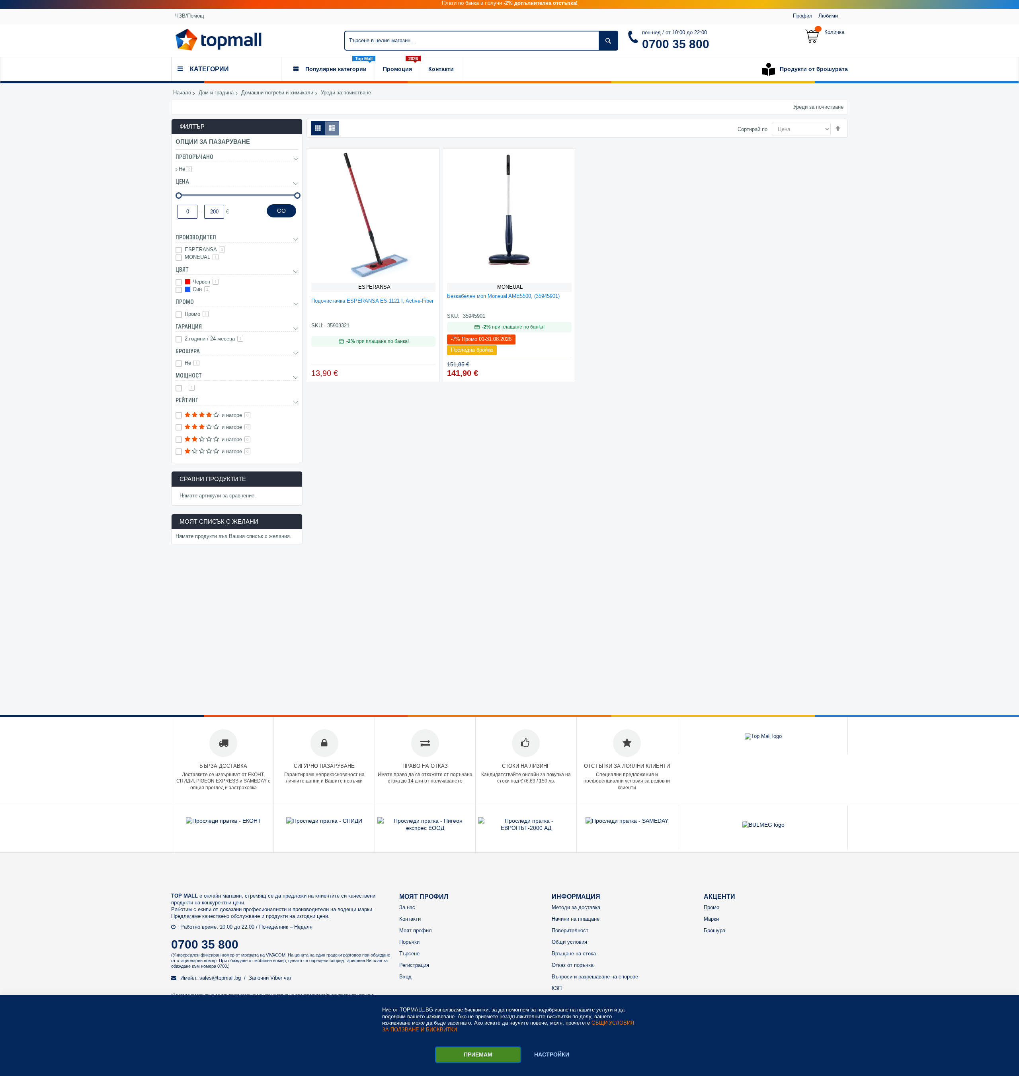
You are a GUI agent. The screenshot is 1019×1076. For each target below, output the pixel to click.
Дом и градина (216, 93)
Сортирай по (752, 129)
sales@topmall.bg (220, 978)
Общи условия (569, 942)
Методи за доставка (576, 907)
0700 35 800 (675, 44)
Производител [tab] (196, 237)
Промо (196, 314)
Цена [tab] (182, 181)
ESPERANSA (374, 287)
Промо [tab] (185, 302)
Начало (182, 93)
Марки (711, 919)
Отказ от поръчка (572, 965)
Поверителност (570, 930)
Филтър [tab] (192, 126)
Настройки (551, 1054)
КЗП (557, 988)
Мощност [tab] (189, 375)
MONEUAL (510, 287)
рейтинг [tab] (187, 400)
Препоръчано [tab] (194, 157)
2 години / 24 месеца (213, 339)
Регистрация (414, 965)
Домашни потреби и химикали (277, 93)
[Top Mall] (218, 39)
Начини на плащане (575, 919)
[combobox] (481, 40)
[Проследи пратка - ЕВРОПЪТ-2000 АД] (526, 828)
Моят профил (415, 930)
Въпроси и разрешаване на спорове (595, 977)
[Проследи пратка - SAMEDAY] (627, 821)
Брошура (714, 930)
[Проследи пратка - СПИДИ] (324, 821)
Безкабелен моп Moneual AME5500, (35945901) (503, 296)
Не (185, 169)
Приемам (478, 1054)
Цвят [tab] (182, 269)
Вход (405, 977)
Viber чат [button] (281, 978)
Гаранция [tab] (189, 326)
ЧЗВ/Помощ (189, 16)
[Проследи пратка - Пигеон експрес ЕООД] (425, 828)
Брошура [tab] (188, 351)
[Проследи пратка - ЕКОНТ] (223, 821)
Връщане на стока (574, 954)
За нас (407, 907)
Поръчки (409, 942)
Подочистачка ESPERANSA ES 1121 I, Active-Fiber (372, 301)
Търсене (409, 954)
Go (281, 210)
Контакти (410, 919)
